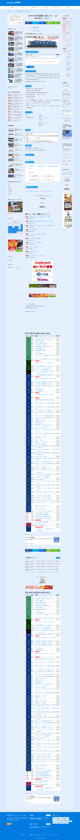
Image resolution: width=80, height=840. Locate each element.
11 (11, 228)
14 (17, 228)
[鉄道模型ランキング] (42, 208)
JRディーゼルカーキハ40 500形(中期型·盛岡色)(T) (44, 417)
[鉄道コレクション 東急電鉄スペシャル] (51, 726)
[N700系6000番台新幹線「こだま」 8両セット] (53, 366)
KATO (34, 29)
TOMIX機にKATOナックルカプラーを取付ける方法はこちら (67, 138)
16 (21, 228)
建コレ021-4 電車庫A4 (39, 479)
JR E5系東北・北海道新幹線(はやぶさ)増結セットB (44, 385)
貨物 (67, 819)
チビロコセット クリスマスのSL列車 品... (18, 155)
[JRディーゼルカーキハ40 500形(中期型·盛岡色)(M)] (55, 415)
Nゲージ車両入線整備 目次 (30, 304)
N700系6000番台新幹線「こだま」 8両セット (43, 366)
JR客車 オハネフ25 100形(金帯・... (15, 135)
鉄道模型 (38, 30)
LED (64, 821)
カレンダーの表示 (68, 78)
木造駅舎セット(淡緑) (39, 420)
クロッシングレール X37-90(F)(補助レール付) (43, 426)
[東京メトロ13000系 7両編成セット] (55, 337)
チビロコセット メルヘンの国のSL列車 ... (15, 161)
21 (17, 230)
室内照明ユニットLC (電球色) (40, 703)
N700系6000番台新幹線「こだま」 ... (18, 165)
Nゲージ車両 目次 (65, 164)
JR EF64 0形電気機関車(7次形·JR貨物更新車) (43, 374)
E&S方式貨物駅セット (39, 422)
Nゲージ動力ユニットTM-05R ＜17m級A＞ (43, 498)
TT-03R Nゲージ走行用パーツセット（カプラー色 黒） (45, 500)
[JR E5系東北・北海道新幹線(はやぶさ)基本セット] (55, 382)
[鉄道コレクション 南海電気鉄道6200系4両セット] (55, 461)
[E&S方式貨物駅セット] (45, 422)
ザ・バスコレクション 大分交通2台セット (43, 477)
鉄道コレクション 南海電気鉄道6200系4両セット (44, 461)
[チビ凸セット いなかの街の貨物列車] (50, 369)
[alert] (15, 267)
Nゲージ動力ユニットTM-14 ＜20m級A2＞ (43, 497)
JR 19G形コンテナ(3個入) (40, 419)
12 (13, 228)
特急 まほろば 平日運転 (32, 229)
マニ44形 (37, 351)
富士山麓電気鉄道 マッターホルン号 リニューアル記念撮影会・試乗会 (41, 225)
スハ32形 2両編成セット (39, 353)
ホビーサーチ (44, 191)
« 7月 (9, 235)
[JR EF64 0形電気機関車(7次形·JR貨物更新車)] (53, 374)
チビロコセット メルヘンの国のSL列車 (42, 367)
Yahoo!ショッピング (37, 191)
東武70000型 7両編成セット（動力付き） (43, 339)
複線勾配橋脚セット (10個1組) (41, 436)
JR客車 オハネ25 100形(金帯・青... (18, 130)
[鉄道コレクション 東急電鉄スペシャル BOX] (53, 468)
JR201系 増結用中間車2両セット (41, 343)
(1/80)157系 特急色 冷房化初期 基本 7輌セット (44, 516)
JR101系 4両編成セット (39, 348)
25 (11, 232)
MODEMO (9, 191)
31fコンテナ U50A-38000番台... (18, 176)
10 (9, 228)
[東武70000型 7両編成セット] (52, 339)
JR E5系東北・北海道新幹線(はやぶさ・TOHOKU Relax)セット (45, 378)
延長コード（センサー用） (40, 440)
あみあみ (49, 191)
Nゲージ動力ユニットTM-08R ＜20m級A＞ (43, 495)
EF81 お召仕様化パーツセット (41, 523)
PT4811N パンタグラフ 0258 (40, 505)
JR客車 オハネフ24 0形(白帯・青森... (18, 145)
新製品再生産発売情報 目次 (30, 311)
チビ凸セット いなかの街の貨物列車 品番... (15, 151)
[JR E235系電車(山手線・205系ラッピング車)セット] (36, 401)
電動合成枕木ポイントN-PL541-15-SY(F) (42, 424)
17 (9, 230)
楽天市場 (35, 175)
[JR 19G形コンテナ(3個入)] (46, 419)
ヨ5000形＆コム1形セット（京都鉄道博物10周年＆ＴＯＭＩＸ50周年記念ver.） (45, 529)
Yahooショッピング (35, 179)
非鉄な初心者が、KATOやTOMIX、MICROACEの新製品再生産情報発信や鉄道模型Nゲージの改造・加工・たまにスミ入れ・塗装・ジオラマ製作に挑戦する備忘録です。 (17, 818)
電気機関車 (69, 821)
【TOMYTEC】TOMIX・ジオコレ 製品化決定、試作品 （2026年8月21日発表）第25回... (18, 44)
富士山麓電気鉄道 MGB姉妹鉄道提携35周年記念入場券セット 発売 (40, 221)
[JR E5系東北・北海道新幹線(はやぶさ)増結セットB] (36, 387)
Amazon (48, 175)
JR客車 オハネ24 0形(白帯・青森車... (18, 140)
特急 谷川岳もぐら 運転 (32, 251)
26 (13, 232)
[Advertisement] (42, 3)
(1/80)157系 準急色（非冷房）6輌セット (42, 513)
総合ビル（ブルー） (39, 438)
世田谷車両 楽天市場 (67, 120)
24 (9, 232)
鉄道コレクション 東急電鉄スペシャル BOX (43, 468)
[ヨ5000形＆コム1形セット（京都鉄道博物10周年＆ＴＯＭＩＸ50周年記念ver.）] (45, 530)
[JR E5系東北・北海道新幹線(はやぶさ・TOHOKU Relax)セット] (39, 380)
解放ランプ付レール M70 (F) (40, 428)
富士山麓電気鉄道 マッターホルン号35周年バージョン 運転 (39, 216)
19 (13, 230)
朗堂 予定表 (64, 106)
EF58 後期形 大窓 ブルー (34, 56)
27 (15, 232)
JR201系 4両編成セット (40, 341)
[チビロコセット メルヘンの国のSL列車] (51, 367)
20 (15, 230)
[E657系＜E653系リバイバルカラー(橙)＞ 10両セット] (36, 364)
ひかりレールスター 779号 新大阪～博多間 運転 (36, 234)
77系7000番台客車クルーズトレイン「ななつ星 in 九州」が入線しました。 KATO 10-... (18, 60)
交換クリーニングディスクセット (41, 442)
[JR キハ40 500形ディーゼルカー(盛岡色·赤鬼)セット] (36, 413)
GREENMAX (10, 189)
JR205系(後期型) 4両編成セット (41, 344)
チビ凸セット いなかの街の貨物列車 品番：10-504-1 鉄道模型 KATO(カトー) (45, 572)
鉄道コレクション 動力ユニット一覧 (67, 161)
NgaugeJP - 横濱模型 (14, 2)
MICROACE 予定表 (65, 100)
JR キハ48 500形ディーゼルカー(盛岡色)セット (44, 410)
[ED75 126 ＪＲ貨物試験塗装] (47, 525)
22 (19, 230)
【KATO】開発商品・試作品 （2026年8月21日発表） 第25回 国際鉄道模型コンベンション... (18, 70)
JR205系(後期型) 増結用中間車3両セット (43, 346)
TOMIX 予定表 (65, 99)
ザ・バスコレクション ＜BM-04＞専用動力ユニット (44, 511)
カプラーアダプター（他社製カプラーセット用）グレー (45, 359)
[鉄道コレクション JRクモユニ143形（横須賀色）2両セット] (38, 465)
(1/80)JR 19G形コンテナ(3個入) (41, 456)
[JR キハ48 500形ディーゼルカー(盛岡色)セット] (54, 410)
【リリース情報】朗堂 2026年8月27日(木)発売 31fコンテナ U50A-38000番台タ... (18, 54)
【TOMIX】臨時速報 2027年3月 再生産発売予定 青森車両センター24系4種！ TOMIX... (18, 81)
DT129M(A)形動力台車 (39, 389)
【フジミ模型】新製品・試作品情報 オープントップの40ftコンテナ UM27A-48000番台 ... (18, 76)
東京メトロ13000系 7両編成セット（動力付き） (44, 337)
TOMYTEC (10, 193)
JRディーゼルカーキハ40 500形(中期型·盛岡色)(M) (44, 415)
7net (48, 179)
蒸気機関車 (66, 817)
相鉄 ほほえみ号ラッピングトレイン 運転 (35, 255)
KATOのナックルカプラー (67, 154)
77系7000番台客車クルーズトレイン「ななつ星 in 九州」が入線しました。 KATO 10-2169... (40, 827)
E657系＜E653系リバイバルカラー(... (18, 170)
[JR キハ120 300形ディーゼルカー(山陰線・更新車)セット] (37, 405)
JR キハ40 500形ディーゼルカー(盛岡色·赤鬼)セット (45, 412)
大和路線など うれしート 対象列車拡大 (35, 242)
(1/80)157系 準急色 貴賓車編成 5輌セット (43, 514)
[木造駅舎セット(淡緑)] (44, 420)
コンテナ (55, 819)
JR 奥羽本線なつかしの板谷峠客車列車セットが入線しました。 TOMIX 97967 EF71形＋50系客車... (40, 818)
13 (15, 228)
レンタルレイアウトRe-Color (67, 172)
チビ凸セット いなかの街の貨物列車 (42, 369)
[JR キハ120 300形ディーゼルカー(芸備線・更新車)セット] (37, 408)
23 (21, 230)
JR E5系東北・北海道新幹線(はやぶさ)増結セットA (44, 383)
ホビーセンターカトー (57, 821)
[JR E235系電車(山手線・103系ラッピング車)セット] (36, 396)
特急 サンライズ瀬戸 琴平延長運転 (34, 238)
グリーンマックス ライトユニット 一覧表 (67, 158)
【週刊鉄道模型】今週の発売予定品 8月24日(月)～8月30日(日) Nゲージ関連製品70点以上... (18, 38)
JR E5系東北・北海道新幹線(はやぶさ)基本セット (44, 382)
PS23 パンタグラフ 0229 (40, 507)
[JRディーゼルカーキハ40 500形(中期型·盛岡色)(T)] (55, 417)
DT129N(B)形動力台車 (39, 390)
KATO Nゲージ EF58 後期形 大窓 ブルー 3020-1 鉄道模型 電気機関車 (41, 61)
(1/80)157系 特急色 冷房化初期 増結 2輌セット (44, 518)
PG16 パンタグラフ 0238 (40, 509)
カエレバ (33, 172)
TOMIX (9, 186)
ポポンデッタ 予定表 (66, 104)
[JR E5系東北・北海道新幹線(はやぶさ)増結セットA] (55, 383)
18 (11, 230)
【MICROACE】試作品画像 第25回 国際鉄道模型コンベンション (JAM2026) (18, 49)
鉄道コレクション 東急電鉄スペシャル (42, 726)
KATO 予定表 (64, 90)
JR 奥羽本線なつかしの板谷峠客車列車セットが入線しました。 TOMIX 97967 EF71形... (18, 33)
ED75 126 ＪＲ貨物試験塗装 (40, 525)
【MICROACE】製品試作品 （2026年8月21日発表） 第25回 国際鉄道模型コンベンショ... (18, 65)
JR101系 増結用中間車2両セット (41, 350)
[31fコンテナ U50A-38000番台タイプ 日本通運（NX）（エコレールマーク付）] (45, 373)
